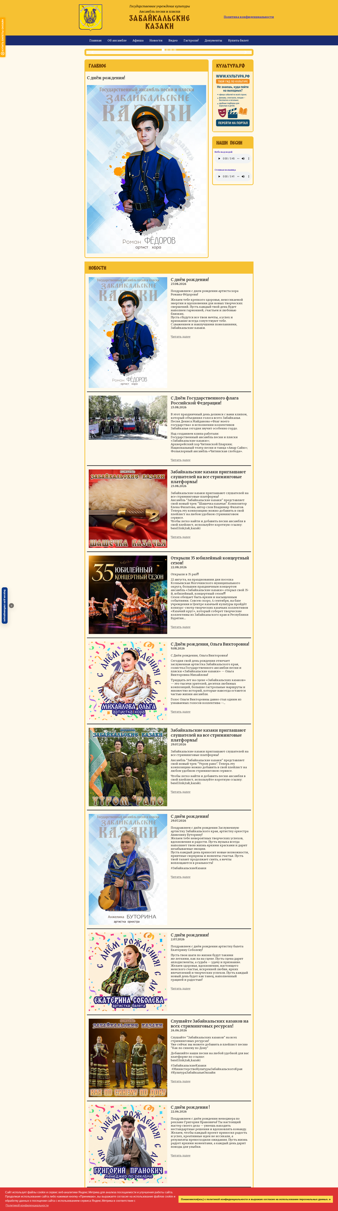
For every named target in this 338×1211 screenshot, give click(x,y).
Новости (155, 40)
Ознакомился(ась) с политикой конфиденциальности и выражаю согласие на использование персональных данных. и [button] (256, 1199)
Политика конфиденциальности (249, 17)
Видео (173, 40)
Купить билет (238, 40)
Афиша (138, 40)
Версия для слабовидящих (4, 606)
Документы (213, 40)
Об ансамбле (117, 40)
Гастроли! (191, 40)
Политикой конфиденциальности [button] (27, 1205)
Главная (95, 40)
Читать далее (180, 336)
